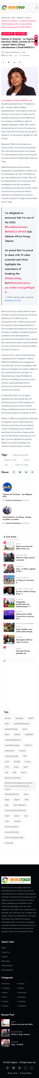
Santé (25, 589)
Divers (18, 544)
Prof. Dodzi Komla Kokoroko (15, 810)
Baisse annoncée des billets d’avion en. (24, 547)
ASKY (7, 724)
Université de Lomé (12, 832)
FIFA (24, 756)
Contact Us (6, 952)
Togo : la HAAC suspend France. (25, 570)
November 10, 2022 (13, 300)
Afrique (7, 718)
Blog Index (6, 961)
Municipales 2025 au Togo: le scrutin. (24, 641)
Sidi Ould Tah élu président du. (23, 652)
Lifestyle (6, 988)
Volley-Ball (9, 843)
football (17, 761)
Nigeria (17, 800)
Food (7, 761)
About (4, 948)
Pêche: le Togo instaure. (20, 1034)
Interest (5, 957)
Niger (7, 800)
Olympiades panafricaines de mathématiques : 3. (23, 604)
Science (26, 460)
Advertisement (7, 966)
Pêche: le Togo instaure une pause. (25, 558)
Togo (6, 465)
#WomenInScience (19, 283)
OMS (26, 800)
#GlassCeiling (13, 278)
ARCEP (30, 718)
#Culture (21, 34)
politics (21, 988)
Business (6, 984)
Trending (17, 821)
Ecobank (22, 751)
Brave (25, 729)
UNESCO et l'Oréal (21, 465)
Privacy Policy (26, 1073)
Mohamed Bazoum (12, 794)
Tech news (22, 993)
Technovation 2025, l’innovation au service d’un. (25, 616)
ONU (6, 805)
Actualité (19, 555)
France (27, 761)
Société (30, 589)
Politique (19, 637)
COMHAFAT (29, 734)
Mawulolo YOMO (10, 460)
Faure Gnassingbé (11, 756)
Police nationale (19, 805)
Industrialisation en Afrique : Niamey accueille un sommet (17, 518)
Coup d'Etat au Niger (12, 745)
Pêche (25, 555)
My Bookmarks (7, 970)
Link (6, 772)
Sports (26, 577)
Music (26, 794)
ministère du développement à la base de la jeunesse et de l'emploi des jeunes (18, 786)
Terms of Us (12, 1073)
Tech (26, 816)
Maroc (23, 772)
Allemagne (19, 718)
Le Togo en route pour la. (25, 581)
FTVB (7, 767)
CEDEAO (17, 734)
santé (7, 816)
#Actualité (8, 34)
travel (5, 997)
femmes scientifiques (20, 455)
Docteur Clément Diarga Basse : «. (25, 592)
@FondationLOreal (15, 227)
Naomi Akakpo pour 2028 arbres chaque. (24, 630)
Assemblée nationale (21, 724)
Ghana (16, 767)
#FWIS (22, 231)
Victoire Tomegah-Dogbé (14, 837)
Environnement (28, 623)
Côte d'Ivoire (9, 751)
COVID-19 (28, 745)
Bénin (7, 734)
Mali (14, 772)
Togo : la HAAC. (17, 1044)
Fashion (21, 984)
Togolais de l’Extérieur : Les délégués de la (17, 495)
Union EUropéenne (11, 827)
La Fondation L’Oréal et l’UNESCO (15, 100)
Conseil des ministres (13, 740)
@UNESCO (11, 231)
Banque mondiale (11, 729)
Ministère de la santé (12, 778)
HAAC (26, 767)
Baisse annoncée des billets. (22, 1024)
